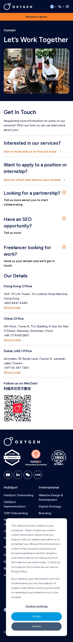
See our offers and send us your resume (32, 180)
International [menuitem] (49, 487)
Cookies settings (36, 606)
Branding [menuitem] (45, 513)
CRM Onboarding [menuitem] (16, 513)
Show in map (12, 307)
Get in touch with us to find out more (30, 151)
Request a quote (36, 16)
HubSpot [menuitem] (11, 487)
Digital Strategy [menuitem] (50, 506)
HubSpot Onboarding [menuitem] (18, 495)
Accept (36, 616)
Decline (36, 626)
